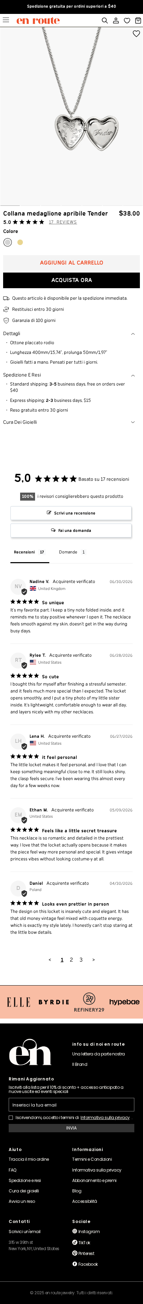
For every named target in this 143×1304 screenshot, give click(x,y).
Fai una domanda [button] (74, 530)
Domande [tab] (68, 552)
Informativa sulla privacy (105, 1118)
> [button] (93, 960)
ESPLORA (6, 20)
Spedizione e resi (22, 375)
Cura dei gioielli (20, 422)
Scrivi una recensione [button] (74, 513)
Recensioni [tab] (24, 552)
